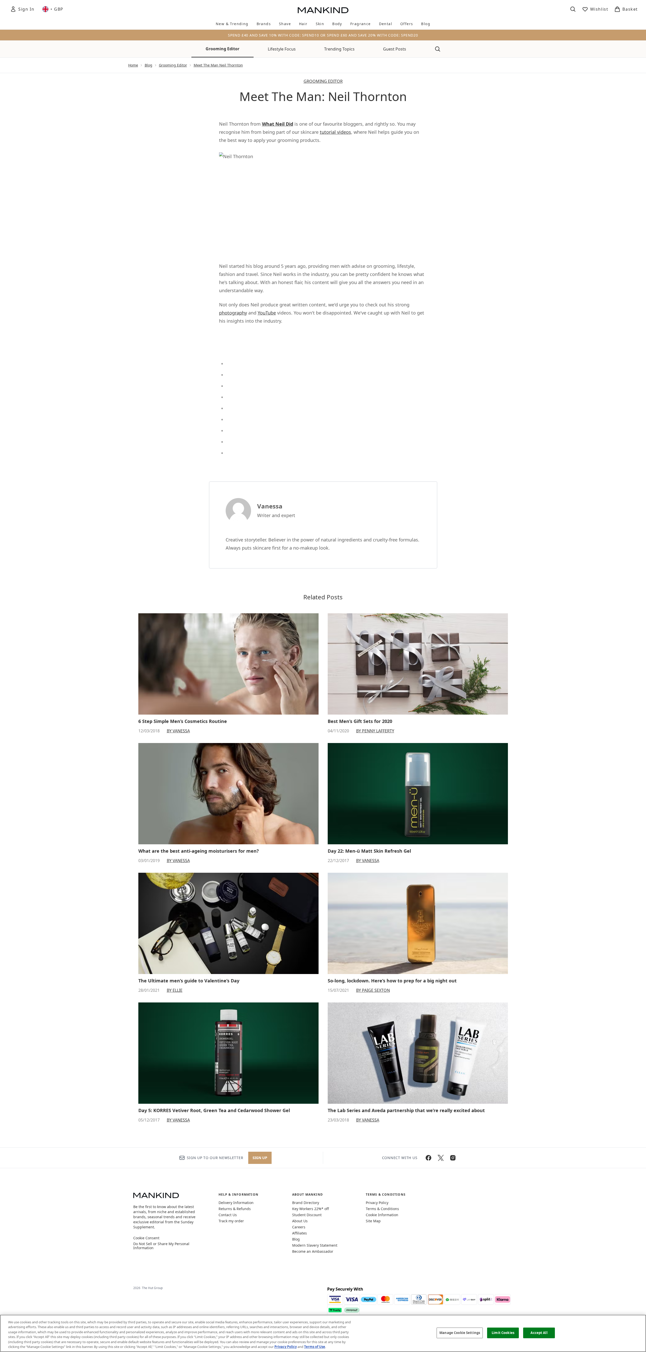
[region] (323, 1333)
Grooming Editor (222, 49)
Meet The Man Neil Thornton (218, 65)
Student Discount (307, 1214)
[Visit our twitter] (441, 1158)
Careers (298, 1227)
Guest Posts (394, 49)
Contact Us (228, 1214)
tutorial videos (335, 132)
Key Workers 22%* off (310, 1208)
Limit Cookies (503, 1332)
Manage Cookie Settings (459, 1332)
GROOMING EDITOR (323, 81)
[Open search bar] (573, 9)
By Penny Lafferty (375, 731)
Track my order (231, 1220)
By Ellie (175, 990)
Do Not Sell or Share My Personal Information (161, 1246)
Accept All (539, 1332)
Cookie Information (382, 1214)
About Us (300, 1220)
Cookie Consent (146, 1238)
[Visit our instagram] (453, 1158)
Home (133, 65)
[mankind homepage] (323, 10)
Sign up (260, 1157)
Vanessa (270, 506)
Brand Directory (305, 1202)
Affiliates (299, 1233)
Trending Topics (339, 49)
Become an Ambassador (312, 1251)
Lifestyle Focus (282, 49)
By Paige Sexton (373, 990)
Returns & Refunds (235, 1208)
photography (233, 313)
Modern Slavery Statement (314, 1245)
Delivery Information (236, 1202)
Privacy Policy (377, 1202)
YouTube (267, 313)
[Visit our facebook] (428, 1158)
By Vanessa (178, 731)
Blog (148, 65)
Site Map (373, 1220)
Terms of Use (314, 1346)
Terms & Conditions (382, 1208)
